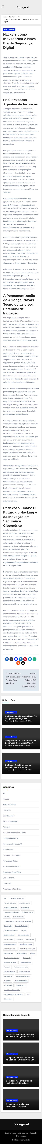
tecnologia (7, 981)
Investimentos (8, 850)
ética (28, 994)
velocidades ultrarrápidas (12, 990)
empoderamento (9, 935)
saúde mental (8, 976)
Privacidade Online (10, 861)
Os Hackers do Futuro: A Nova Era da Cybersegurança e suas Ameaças (21, 718)
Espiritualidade (9, 816)
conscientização (18, 917)
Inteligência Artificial (11, 838)
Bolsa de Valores (9, 805)
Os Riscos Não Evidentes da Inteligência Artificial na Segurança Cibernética (18, 767)
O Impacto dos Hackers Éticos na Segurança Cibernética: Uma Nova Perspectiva (21, 743)
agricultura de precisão (17, 898)
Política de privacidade (21, 1140)
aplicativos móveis (10, 903)
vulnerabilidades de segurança (13, 994)
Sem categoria (9, 29)
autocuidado (25, 907)
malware (33, 953)
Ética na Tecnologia (10, 821)
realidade (7, 967)
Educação (7, 810)
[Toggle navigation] (3, 6)
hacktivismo (30, 939)
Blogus (32, 1133)
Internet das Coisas (10, 949)
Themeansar (21, 1136)
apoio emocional (24, 903)
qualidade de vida (25, 962)
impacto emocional (10, 944)
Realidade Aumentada (11, 866)
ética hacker (8, 999)
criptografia (7, 926)
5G (4, 793)
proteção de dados (10, 962)
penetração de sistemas (11, 958)
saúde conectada (24, 971)
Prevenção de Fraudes (12, 855)
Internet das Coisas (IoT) (12, 844)
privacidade (26, 958)
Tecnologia (7, 883)
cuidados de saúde (21, 926)
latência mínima (22, 953)
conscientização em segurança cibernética (17, 921)
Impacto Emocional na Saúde (14, 833)
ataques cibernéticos (10, 907)
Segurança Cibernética (12, 872)
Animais (6, 799)
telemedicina (8, 985)
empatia (23, 930)
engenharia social (23, 935)
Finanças (6, 827)
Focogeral (22, 7)
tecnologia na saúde (20, 981)
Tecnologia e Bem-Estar (12, 889)
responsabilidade (9, 971)
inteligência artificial (26, 944)
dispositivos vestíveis (11, 930)
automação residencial (11, 912)
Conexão (7, 917)
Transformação (20, 985)
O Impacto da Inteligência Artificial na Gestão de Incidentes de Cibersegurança (19, 1106)
